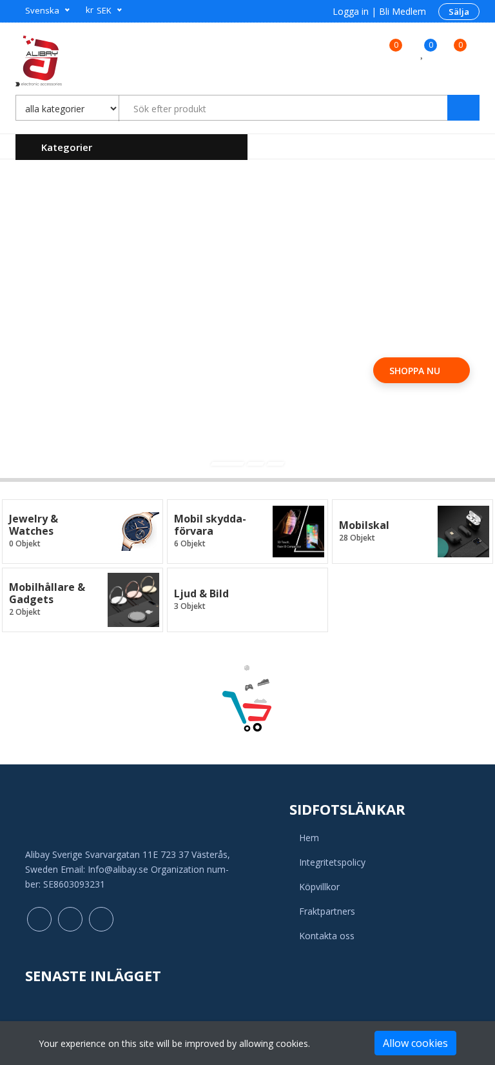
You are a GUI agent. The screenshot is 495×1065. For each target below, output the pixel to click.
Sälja (459, 11)
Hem (309, 837)
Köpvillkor (319, 887)
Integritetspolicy (332, 862)
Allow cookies (415, 1043)
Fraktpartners (327, 911)
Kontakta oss (326, 936)
